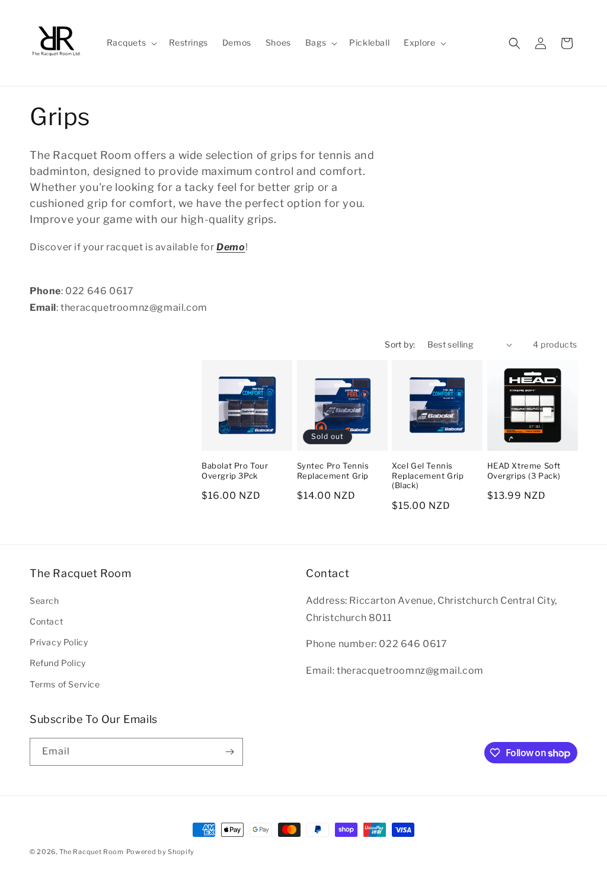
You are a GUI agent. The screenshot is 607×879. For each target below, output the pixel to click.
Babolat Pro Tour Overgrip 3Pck (235, 470)
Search (44, 600)
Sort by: (400, 344)
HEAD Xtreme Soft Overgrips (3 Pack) (524, 470)
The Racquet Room (91, 852)
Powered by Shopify (160, 852)
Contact (46, 621)
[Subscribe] (229, 752)
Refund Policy (58, 663)
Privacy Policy (59, 642)
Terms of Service (65, 684)
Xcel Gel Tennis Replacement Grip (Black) (428, 476)
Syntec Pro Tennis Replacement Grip (333, 470)
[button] (131, 42)
